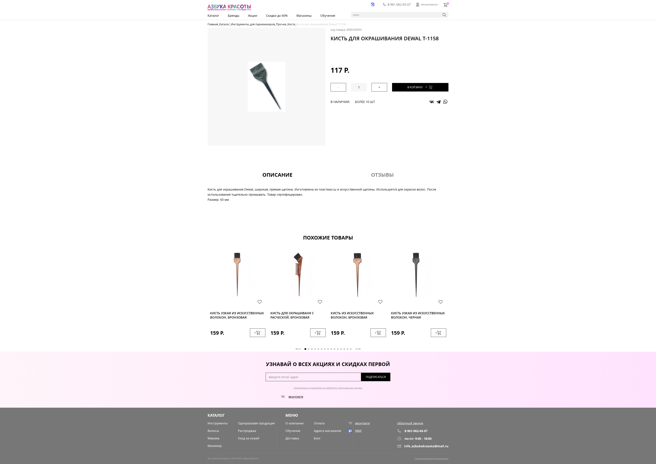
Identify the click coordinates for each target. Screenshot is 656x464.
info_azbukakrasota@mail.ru (426, 446)
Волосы (213, 431)
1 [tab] (305, 349)
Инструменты (240, 24)
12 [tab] (341, 349)
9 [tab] (331, 349)
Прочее (281, 24)
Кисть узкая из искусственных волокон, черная (418, 315)
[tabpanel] (237, 297)
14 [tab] (347, 349)
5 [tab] (318, 349)
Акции (252, 15)
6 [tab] (321, 349)
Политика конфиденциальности (431, 458)
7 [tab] (325, 349)
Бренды (233, 15)
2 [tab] (308, 349)
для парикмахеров (262, 24)
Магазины (304, 15)
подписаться (376, 377)
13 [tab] (344, 349)
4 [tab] (315, 349)
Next (357, 349)
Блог (317, 438)
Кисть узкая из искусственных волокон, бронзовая (237, 315)
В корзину (417, 87)
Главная (213, 24)
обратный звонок (410, 423)
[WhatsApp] (445, 102)
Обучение (327, 15)
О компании (294, 423)
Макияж (213, 438)
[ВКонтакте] (432, 102)
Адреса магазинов (327, 431)
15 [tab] (351, 349)
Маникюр (215, 446)
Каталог (224, 24)
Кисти (291, 24)
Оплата (319, 423)
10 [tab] (334, 349)
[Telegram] (438, 102)
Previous (298, 349)
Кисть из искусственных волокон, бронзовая (352, 315)
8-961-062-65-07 (399, 4)
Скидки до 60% (277, 15)
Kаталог (213, 15)
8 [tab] (328, 349)
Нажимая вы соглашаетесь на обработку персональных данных (328, 387)
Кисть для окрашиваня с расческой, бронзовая (292, 315)
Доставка (292, 438)
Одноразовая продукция (256, 423)
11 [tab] (338, 349)
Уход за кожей (248, 438)
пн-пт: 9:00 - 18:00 (418, 439)
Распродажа (247, 431)
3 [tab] (312, 349)
